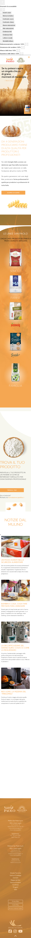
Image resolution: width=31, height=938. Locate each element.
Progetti (15, 887)
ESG (15, 889)
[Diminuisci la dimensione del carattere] (22, 47)
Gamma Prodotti (15, 882)
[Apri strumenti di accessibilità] (2, 2)
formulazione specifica (15, 497)
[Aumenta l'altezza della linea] (19, 50)
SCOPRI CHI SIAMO (13, 192)
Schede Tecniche (15, 873)
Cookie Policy (15, 905)
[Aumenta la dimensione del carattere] (24, 47)
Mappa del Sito (15, 880)
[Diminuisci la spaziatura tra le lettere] (20, 53)
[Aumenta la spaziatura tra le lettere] (22, 53)
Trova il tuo (12, 490)
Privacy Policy (15, 901)
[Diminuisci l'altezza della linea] (17, 50)
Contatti (15, 878)
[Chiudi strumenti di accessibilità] (4, 9)
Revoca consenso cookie (15, 908)
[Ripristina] (1, 9)
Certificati (15, 885)
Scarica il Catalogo (15, 875)
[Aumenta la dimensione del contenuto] (27, 44)
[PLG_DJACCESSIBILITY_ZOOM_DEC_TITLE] (25, 44)
